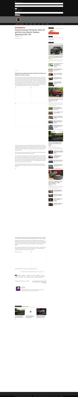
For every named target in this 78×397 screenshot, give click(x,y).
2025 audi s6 (33, 275)
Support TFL (35, 396)
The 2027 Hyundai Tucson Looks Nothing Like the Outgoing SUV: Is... (57, 156)
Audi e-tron (32, 276)
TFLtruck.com (56, 396)
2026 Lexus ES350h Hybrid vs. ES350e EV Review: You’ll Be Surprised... (58, 121)
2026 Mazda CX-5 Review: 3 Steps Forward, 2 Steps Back (55, 100)
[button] (62, 24)
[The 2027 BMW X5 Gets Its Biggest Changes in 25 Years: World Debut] (50, 78)
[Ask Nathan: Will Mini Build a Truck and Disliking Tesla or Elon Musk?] (50, 191)
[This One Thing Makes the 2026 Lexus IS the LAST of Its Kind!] (50, 113)
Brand (18, 26)
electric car (35, 277)
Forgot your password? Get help (18, 9)
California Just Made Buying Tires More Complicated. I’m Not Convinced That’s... (55, 182)
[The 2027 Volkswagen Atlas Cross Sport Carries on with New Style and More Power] (55, 50)
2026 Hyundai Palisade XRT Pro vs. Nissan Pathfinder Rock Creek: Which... (58, 126)
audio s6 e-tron (21, 277)
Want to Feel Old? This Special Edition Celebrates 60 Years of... (58, 161)
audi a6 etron (28, 276)
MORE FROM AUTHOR (25, 306)
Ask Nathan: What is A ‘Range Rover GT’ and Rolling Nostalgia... (58, 199)
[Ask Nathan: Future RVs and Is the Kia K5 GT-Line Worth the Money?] (50, 204)
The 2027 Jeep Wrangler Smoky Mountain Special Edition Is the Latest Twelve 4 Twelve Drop (19, 316)
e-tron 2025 (28, 277)
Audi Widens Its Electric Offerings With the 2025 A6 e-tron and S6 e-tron (32, 271)
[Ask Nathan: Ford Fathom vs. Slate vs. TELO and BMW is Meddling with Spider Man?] (50, 195)
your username (16, 4)
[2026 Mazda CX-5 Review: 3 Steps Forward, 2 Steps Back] (55, 92)
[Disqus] (30, 354)
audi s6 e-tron (17, 277)
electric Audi (31, 277)
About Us (50, 396)
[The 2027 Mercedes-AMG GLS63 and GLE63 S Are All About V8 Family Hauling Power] (50, 83)
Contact (53, 396)
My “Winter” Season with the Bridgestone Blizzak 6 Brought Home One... (58, 117)
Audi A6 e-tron (24, 276)
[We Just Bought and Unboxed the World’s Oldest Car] (50, 70)
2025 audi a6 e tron (23, 275)
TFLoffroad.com (61, 396)
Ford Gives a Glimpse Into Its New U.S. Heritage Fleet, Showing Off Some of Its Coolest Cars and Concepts (39, 282)
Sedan (24, 27)
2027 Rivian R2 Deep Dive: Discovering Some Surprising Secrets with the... (58, 108)
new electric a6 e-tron (40, 277)
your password (16, 7)
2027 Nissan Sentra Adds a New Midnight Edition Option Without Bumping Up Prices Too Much (40, 316)
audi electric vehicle (37, 276)
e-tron (25, 277)
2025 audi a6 (19, 275)
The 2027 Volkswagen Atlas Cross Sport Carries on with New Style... (55, 57)
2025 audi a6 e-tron (29, 275)
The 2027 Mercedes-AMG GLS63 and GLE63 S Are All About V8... (57, 83)
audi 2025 (16, 276)
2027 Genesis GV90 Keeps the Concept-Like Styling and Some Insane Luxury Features (30, 316)
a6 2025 (43, 275)
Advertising (39, 396)
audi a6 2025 (20, 276)
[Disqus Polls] (31, 331)
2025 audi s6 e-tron (38, 275)
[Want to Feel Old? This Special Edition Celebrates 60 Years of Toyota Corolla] (50, 161)
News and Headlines (20, 27)
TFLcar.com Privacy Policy (45, 396)
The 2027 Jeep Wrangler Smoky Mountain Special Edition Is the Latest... (55, 143)
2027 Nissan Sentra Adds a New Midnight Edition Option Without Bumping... (58, 152)
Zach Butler (17, 36)
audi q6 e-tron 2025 (42, 276)
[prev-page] (15, 319)
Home (15, 26)
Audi (15, 27)
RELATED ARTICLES (18, 306)
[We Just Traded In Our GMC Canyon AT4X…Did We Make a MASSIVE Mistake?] (50, 74)
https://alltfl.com (23, 288)
